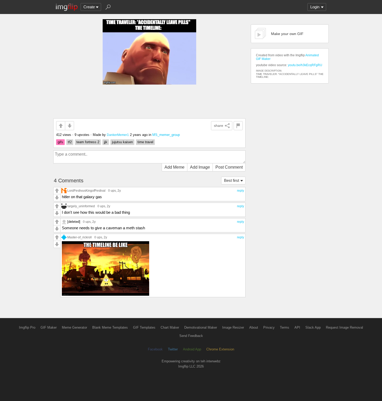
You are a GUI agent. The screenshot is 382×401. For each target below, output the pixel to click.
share (218, 125)
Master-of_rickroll (79, 237)
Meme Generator (74, 327)
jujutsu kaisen (122, 142)
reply (240, 190)
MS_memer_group (166, 135)
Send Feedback (191, 336)
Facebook (155, 349)
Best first (231, 180)
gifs (60, 142)
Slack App (313, 327)
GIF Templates (144, 327)
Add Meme (174, 167)
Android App (192, 349)
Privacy (269, 327)
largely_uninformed (81, 206)
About (253, 327)
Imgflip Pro (27, 327)
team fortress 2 (87, 142)
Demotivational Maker (200, 327)
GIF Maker (49, 327)
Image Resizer (233, 327)
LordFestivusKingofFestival (86, 190)
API (297, 327)
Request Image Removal (344, 327)
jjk (105, 142)
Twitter (173, 349)
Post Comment (229, 167)
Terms (284, 327)
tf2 (70, 142)
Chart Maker (170, 327)
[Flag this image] (238, 125)
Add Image (200, 167)
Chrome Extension (220, 349)
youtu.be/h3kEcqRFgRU (305, 65)
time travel (145, 142)
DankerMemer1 (118, 134)
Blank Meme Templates (110, 327)
